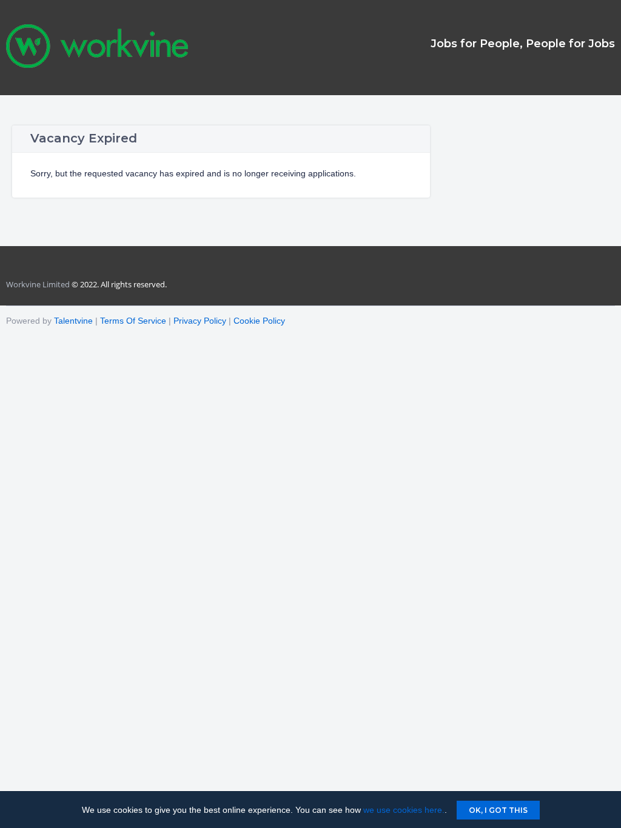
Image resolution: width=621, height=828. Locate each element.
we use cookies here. (404, 810)
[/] (97, 65)
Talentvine (73, 321)
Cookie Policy (259, 321)
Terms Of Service (133, 321)
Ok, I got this (498, 810)
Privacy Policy (199, 321)
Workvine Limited (38, 284)
